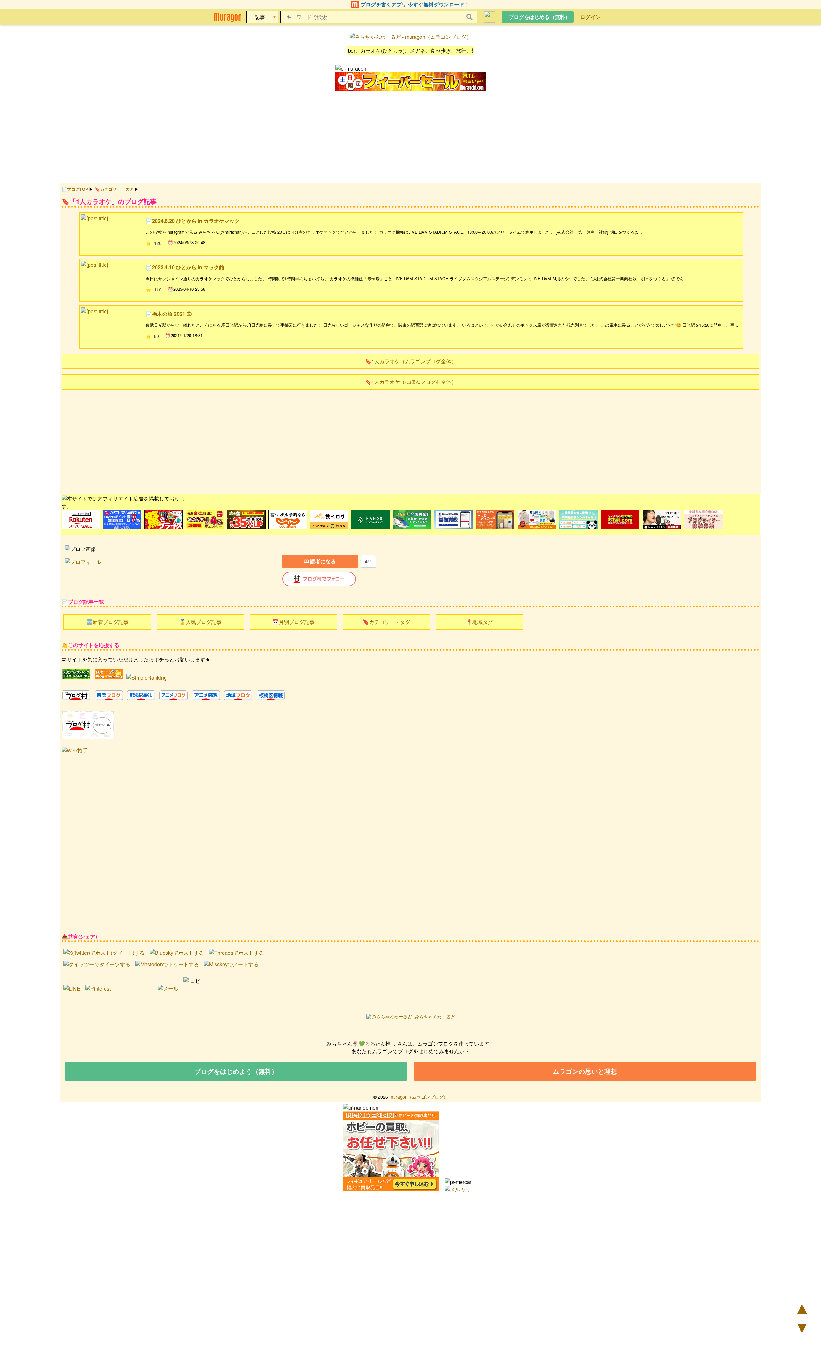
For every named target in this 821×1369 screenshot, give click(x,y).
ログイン (590, 17)
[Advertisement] (254, 441)
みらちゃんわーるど (434, 1016)
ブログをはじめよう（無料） (236, 1071)
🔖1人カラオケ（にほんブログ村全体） (410, 381)
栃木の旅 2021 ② (172, 313)
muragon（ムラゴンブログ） (418, 1097)
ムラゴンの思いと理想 (585, 1071)
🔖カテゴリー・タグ (386, 622)
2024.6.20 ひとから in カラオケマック (196, 220)
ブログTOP (77, 189)
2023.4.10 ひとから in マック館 (188, 267)
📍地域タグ (479, 622)
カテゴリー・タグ (116, 189)
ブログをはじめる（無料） (539, 17)
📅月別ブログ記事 (293, 622)
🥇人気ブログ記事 (200, 622)
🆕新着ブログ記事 (107, 622)
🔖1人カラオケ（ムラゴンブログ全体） (410, 361)
